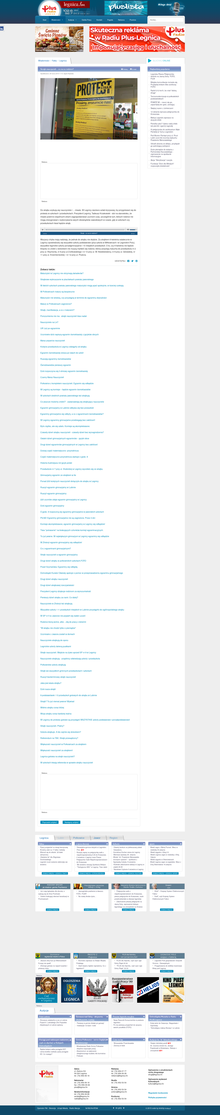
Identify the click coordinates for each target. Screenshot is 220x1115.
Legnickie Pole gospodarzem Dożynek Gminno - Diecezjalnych (167, 961)
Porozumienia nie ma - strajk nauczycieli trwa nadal (63, 316)
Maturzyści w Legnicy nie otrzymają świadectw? (62, 273)
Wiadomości (55, 20)
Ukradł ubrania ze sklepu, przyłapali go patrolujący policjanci (165, 144)
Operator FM (42, 1108)
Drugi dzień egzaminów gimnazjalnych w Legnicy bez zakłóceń (69, 444)
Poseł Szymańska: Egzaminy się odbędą (58, 566)
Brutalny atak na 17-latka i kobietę (52, 850)
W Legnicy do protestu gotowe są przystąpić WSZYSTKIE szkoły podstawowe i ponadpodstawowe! (85, 719)
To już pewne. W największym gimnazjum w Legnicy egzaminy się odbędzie (74, 536)
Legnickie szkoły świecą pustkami (55, 646)
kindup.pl (168, 1108)
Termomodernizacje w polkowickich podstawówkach (165, 97)
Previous (31, 39)
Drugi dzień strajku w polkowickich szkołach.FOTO (63, 560)
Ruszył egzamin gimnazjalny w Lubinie (58, 487)
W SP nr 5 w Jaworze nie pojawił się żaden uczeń (62, 615)
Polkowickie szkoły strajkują (53, 664)
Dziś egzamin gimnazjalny (52, 505)
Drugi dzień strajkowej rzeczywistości (57, 585)
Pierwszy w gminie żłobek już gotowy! (90, 1023)
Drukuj (125, 69)
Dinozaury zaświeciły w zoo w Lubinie (53, 1020)
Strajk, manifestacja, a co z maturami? (57, 309)
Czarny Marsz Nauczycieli (52, 377)
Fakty (54, 60)
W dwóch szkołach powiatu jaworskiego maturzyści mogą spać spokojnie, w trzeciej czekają (81, 285)
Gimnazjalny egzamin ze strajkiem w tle (58, 475)
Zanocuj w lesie (119, 1045)
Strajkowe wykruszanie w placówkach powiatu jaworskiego (67, 279)
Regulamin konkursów (158, 1093)
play (42, 229)
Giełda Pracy (86, 20)
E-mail (134, 69)
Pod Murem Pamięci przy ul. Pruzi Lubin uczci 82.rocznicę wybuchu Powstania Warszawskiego (164, 137)
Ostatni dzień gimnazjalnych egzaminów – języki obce (64, 438)
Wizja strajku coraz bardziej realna (55, 713)
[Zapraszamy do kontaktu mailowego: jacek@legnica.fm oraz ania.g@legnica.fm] (137, 38)
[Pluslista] (126, 7)
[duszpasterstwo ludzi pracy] (122, 989)
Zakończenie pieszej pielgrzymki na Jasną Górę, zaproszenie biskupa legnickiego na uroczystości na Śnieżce (128, 904)
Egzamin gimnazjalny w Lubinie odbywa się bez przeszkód (67, 407)
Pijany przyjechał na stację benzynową (54, 847)
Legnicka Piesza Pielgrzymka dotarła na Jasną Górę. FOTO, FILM (163, 76)
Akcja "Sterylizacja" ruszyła (161, 160)
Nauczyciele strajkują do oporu (54, 640)
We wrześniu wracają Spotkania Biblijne (91, 864)
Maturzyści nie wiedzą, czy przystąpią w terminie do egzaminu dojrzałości (73, 297)
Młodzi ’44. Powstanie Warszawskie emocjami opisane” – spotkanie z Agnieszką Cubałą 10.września (126, 859)
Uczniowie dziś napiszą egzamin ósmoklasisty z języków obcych (69, 334)
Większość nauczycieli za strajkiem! (56, 750)
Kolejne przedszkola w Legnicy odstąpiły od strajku (63, 346)
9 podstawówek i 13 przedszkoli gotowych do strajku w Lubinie (68, 695)
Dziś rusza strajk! (48, 689)
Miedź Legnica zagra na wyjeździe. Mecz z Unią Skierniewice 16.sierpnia (165, 863)
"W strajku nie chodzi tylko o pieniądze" (58, 627)
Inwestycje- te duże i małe (86, 1025)
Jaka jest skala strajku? (50, 683)
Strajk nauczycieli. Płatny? (52, 725)
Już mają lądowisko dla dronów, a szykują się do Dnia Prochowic (51, 892)
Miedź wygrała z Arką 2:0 (159, 852)
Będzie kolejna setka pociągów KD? (53, 1049)
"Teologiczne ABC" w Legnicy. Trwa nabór (92, 867)
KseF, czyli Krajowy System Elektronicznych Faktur (164, 897)
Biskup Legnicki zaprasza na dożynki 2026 (162, 118)
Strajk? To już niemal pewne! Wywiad (57, 701)
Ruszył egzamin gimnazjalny (53, 493)
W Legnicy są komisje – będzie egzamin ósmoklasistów (65, 389)
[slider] (59, 39)
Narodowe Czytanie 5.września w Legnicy (128, 869)
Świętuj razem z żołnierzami (162, 108)
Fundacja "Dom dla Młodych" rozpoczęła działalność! (162, 164)
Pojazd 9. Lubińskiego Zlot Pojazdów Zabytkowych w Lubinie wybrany (53, 1023)
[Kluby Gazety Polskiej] (97, 989)
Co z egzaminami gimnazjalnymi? (55, 548)
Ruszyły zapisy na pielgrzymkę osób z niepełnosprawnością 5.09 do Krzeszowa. (91, 853)
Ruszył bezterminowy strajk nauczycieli (58, 676)
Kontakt (99, 20)
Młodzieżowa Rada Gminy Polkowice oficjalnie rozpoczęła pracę (90, 1047)
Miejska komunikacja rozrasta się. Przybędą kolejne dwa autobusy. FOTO (164, 84)
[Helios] (148, 989)
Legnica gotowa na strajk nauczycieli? (57, 756)
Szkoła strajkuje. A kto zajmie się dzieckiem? (60, 731)
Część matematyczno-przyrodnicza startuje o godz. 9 (64, 456)
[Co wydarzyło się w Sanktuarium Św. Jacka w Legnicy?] (46, 989)
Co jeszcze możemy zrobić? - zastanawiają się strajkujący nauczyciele (72, 401)
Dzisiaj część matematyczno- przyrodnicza (59, 450)
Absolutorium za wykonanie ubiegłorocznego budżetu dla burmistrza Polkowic (91, 1053)
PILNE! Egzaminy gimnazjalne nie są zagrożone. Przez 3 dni (67, 517)
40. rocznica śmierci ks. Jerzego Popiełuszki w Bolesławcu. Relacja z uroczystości (163, 1048)
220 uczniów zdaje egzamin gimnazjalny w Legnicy (63, 499)
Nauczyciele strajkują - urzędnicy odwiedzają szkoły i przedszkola (70, 658)
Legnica (63, 60)
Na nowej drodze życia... (87, 896)
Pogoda (110, 20)
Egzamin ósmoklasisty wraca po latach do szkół (62, 352)
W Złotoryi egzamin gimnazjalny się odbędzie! (61, 542)
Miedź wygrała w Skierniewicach (162, 859)
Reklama (121, 20)
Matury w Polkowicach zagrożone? (56, 303)
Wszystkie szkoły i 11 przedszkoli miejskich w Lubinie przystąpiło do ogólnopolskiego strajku (82, 609)
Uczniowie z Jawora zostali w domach (57, 634)
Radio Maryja (74, 1108)
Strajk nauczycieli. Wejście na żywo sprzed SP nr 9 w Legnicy (68, 652)
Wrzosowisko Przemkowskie (124, 1043)
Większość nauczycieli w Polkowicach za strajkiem (63, 744)
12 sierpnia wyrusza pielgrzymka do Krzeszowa (165, 112)
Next (87, 39)
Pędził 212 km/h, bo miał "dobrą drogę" (163, 91)
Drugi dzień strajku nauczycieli (54, 579)
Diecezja (52, 1108)
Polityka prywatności (157, 1097)
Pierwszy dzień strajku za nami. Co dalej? (59, 597)
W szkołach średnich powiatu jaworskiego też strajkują (65, 395)
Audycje (71, 20)
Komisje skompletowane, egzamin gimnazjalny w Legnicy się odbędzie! (72, 524)
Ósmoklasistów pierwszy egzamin (55, 365)
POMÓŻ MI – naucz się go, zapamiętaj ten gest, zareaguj (162, 103)
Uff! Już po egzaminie (50, 328)
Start (44, 20)
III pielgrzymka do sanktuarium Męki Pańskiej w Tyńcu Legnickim (165, 130)
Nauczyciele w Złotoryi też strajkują (56, 603)
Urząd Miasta (62, 1108)
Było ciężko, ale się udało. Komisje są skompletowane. (65, 426)
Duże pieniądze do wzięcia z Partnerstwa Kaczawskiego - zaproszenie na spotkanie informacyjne (162, 153)
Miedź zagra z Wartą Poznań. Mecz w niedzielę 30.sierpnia (164, 848)
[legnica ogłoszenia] (72, 989)
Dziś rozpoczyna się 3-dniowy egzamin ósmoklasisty (64, 371)
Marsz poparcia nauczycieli (52, 340)
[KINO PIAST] (173, 989)
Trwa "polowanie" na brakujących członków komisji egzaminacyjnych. (71, 530)
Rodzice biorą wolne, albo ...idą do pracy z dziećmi (63, 621)
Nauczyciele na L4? (49, 322)
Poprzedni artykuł (49, 822)
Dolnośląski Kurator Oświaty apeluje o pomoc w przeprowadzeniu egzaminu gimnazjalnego (81, 572)
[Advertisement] (88, 181)
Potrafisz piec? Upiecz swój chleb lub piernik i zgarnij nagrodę (164, 124)
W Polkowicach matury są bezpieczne (57, 291)
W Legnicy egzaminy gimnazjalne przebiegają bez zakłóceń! (67, 420)
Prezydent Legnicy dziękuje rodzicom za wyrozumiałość (65, 591)
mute (127, 229)
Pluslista (133, 20)
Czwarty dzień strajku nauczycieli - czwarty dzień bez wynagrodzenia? (72, 432)
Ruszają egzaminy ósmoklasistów (55, 358)
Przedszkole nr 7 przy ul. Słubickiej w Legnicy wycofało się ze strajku (71, 468)
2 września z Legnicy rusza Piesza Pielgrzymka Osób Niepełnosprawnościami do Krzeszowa (92, 859)
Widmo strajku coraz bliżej (52, 707)
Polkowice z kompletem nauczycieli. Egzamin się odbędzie (67, 383)
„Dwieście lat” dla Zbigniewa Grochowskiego (50, 858)
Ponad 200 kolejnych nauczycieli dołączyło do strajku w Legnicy (69, 481)
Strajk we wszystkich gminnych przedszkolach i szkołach (66, 670)
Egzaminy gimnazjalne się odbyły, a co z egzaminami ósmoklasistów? (72, 413)
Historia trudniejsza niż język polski (56, 462)
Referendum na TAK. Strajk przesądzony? (59, 738)
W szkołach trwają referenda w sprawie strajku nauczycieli (66, 762)
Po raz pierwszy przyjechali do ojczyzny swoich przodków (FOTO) (127, 1026)
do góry (118, 1108)
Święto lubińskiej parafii (159, 1043)
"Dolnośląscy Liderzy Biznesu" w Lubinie (165, 1028)
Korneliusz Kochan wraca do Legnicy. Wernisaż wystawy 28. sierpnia (126, 853)
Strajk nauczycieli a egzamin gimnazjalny (59, 554)
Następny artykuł (71, 822)
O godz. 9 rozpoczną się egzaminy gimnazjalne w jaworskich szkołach (72, 511)
